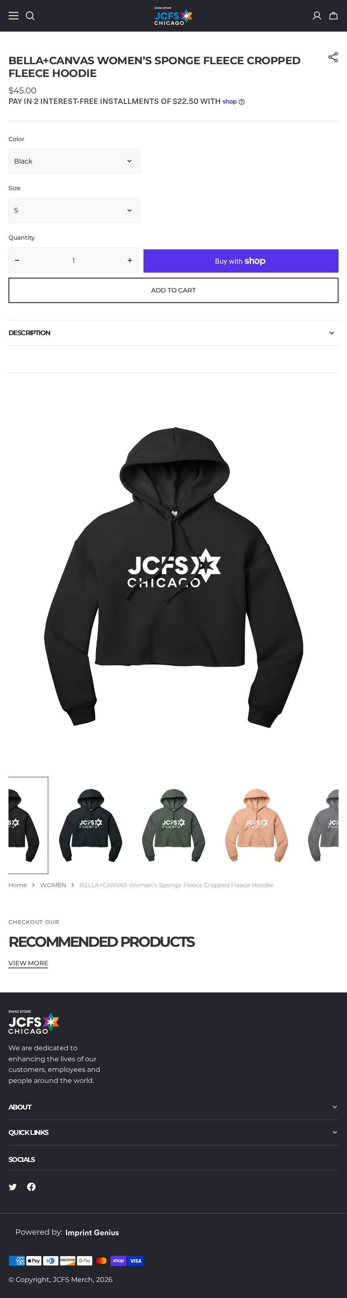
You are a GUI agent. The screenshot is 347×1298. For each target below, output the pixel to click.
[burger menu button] (13, 16)
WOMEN (53, 885)
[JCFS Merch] (173, 15)
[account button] (317, 16)
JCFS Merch (73, 1280)
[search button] (30, 16)
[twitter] (12, 1187)
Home (17, 885)
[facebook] (31, 1187)
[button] (333, 16)
